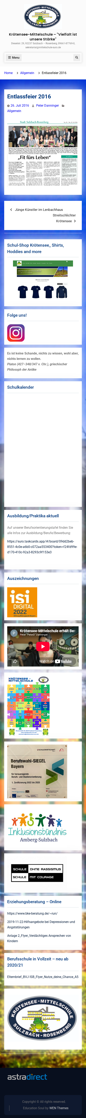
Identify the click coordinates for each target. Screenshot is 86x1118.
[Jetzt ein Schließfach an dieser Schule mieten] (27, 1077)
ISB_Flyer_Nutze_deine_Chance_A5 (54, 977)
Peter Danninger (47, 105)
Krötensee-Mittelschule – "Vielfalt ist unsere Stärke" (43, 36)
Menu (15, 57)
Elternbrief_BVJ (18, 977)
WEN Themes (58, 1108)
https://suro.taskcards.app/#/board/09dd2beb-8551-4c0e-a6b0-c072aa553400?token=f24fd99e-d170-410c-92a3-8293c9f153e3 (42, 546)
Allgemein (14, 111)
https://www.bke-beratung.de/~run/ (32, 913)
